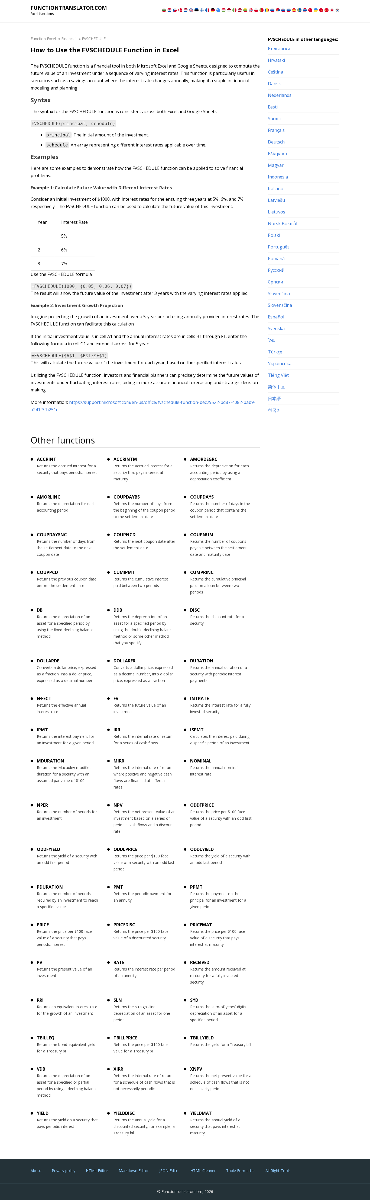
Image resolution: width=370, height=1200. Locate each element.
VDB (41, 1069)
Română (276, 258)
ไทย (271, 340)
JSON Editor (169, 1170)
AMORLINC (48, 497)
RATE (118, 962)
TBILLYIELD (202, 1038)
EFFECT (44, 698)
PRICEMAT (201, 925)
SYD (194, 1000)
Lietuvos (276, 212)
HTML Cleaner (203, 1170)
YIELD (42, 1113)
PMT (118, 887)
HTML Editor (97, 1170)
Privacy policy (63, 1170)
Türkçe (275, 352)
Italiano (275, 189)
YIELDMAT (201, 1113)
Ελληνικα (277, 154)
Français (276, 130)
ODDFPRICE (202, 805)
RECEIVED (199, 962)
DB (40, 610)
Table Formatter (240, 1170)
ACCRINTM (125, 459)
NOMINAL (201, 761)
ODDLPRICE (125, 849)
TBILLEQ (45, 1038)
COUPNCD (124, 535)
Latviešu (276, 200)
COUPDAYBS (126, 497)
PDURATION (50, 887)
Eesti (273, 107)
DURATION (201, 661)
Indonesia (278, 177)
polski (274, 235)
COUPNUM (201, 535)
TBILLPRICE (125, 1038)
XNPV (196, 1069)
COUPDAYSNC (52, 535)
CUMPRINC (202, 572)
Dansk (274, 84)
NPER (42, 805)
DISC (195, 610)
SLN (117, 1000)
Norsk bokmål (282, 223)
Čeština (275, 72)
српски (275, 282)
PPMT (196, 887)
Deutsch (276, 142)
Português (279, 247)
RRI (40, 1000)
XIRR (118, 1069)
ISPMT (197, 730)
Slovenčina (279, 293)
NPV (117, 805)
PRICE (43, 925)
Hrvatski (276, 60)
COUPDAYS (202, 497)
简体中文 (276, 387)
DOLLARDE (48, 661)
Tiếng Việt (278, 375)
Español (276, 317)
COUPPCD (47, 572)
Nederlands (279, 95)
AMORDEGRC (204, 459)
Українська (279, 363)
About (36, 1170)
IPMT (42, 730)
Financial (68, 38)
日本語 (274, 398)
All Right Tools (278, 1170)
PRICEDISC (124, 925)
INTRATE (199, 698)
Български (279, 49)
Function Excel (43, 38)
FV (115, 698)
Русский (276, 270)
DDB (117, 610)
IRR (116, 730)
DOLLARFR (124, 661)
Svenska (276, 328)
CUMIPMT (124, 572)
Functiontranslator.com (69, 7)
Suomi (274, 119)
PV (39, 962)
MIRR (118, 761)
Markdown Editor (134, 1170)
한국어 (274, 410)
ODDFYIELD (48, 849)
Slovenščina (280, 305)
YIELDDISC (124, 1113)
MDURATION (50, 761)
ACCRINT (46, 459)
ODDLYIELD (202, 849)
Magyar (276, 165)
